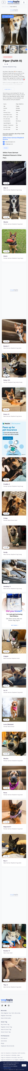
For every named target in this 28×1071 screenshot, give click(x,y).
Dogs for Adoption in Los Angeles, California (12, 1059)
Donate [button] (5, 147)
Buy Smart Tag (5, 1024)
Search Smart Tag (6, 1029)
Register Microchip (6, 1015)
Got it (24, 1065)
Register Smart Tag (6, 1027)
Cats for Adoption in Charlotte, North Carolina (13, 1053)
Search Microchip (6, 1018)
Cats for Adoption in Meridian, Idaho (10, 1055)
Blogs (2, 1043)
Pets (7, 6)
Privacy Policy (7, 1067)
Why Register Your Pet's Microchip (10, 1013)
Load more (7, 89)
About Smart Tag (5, 1032)
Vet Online (4, 1041)
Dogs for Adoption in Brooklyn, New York (11, 1057)
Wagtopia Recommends (7, 1046)
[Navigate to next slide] (26, 49)
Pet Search (4, 1038)
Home (3, 6)
